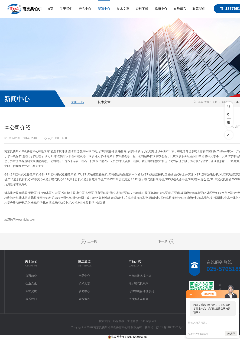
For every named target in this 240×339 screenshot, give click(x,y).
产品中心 (85, 9)
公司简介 (31, 275)
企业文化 (31, 283)
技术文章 (123, 9)
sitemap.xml (148, 321)
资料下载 (142, 9)
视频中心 (161, 9)
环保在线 (118, 321)
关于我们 (66, 9)
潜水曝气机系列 (138, 283)
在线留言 (180, 9)
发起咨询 (231, 333)
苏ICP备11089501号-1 (170, 327)
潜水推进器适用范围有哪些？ (171, 241)
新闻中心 (104, 9)
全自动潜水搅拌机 (140, 275)
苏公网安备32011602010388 (129, 336)
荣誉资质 (31, 291)
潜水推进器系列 (138, 298)
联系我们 (199, 9)
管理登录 (132, 321)
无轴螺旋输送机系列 (141, 291)
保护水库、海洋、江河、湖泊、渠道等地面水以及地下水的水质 (83, 241)
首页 (50, 9)
